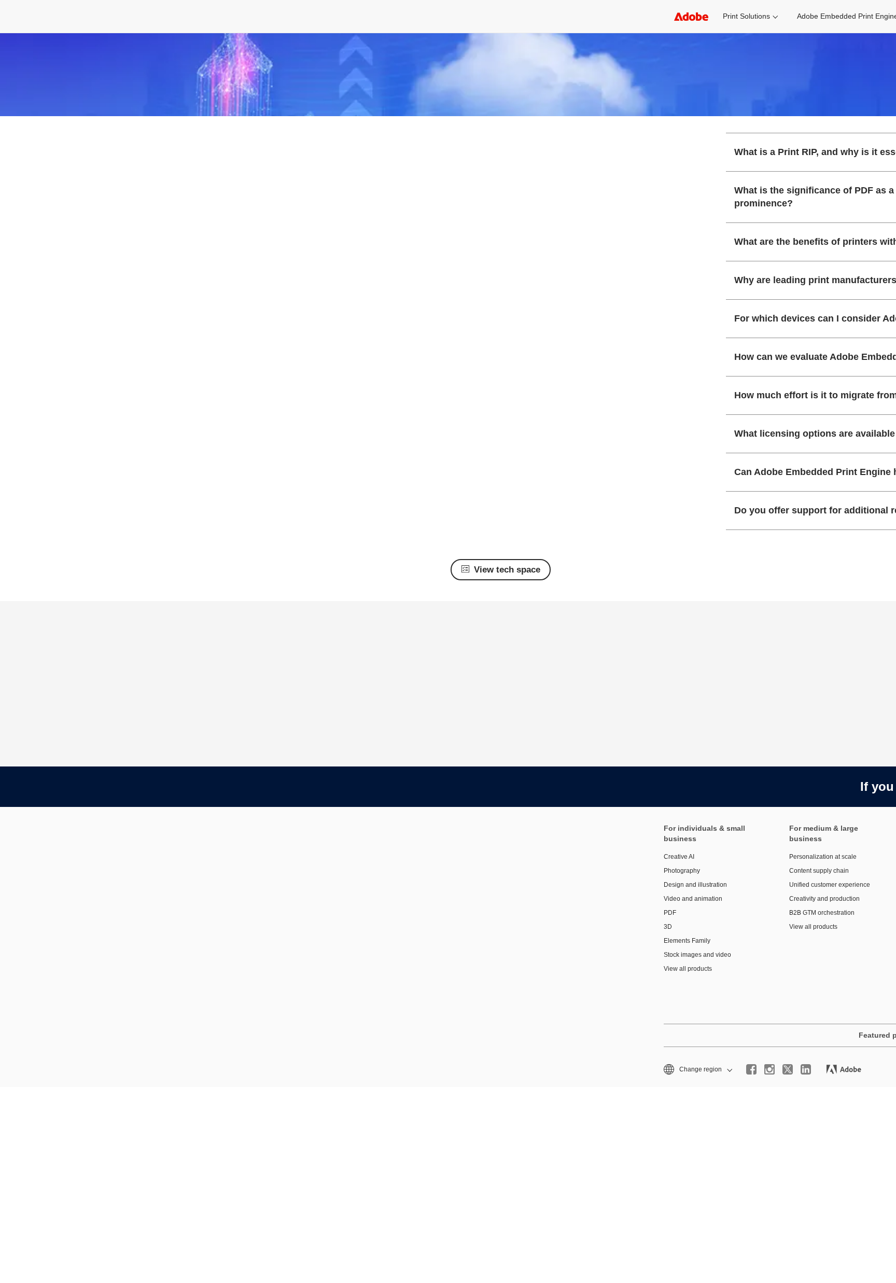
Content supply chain (819, 870)
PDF (670, 912)
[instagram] (769, 1069)
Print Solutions (746, 16)
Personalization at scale (823, 856)
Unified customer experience (829, 884)
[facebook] (751, 1069)
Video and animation (693, 898)
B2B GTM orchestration (822, 912)
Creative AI (679, 856)
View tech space (507, 570)
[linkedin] (806, 1069)
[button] (697, 1070)
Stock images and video (697, 954)
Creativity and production (824, 898)
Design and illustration (695, 884)
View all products (688, 968)
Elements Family (687, 940)
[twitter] (787, 1069)
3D (668, 926)
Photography (682, 870)
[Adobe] (691, 16)
